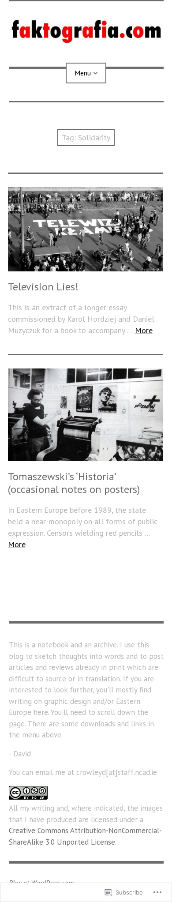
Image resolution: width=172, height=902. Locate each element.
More (144, 330)
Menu (83, 72)
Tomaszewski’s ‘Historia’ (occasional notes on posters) (74, 483)
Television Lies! (43, 286)
